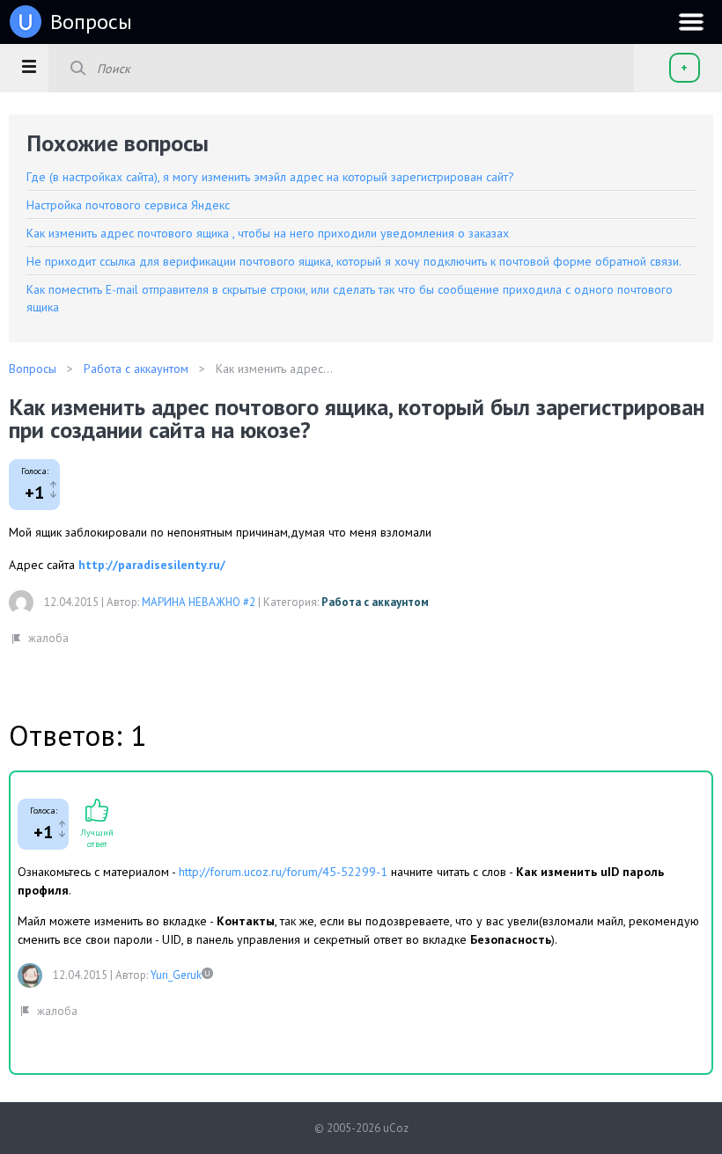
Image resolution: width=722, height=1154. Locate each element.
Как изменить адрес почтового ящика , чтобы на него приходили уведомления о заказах (267, 233)
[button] (28, 66)
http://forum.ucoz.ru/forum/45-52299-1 (283, 872)
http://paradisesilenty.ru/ (151, 565)
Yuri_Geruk (176, 975)
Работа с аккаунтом (375, 602)
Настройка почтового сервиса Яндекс (128, 205)
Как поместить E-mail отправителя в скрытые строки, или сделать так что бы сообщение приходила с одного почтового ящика (349, 298)
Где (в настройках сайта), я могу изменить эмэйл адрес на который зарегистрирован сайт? (270, 177)
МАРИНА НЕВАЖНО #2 (198, 602)
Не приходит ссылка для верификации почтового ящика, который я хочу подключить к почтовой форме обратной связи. (353, 261)
